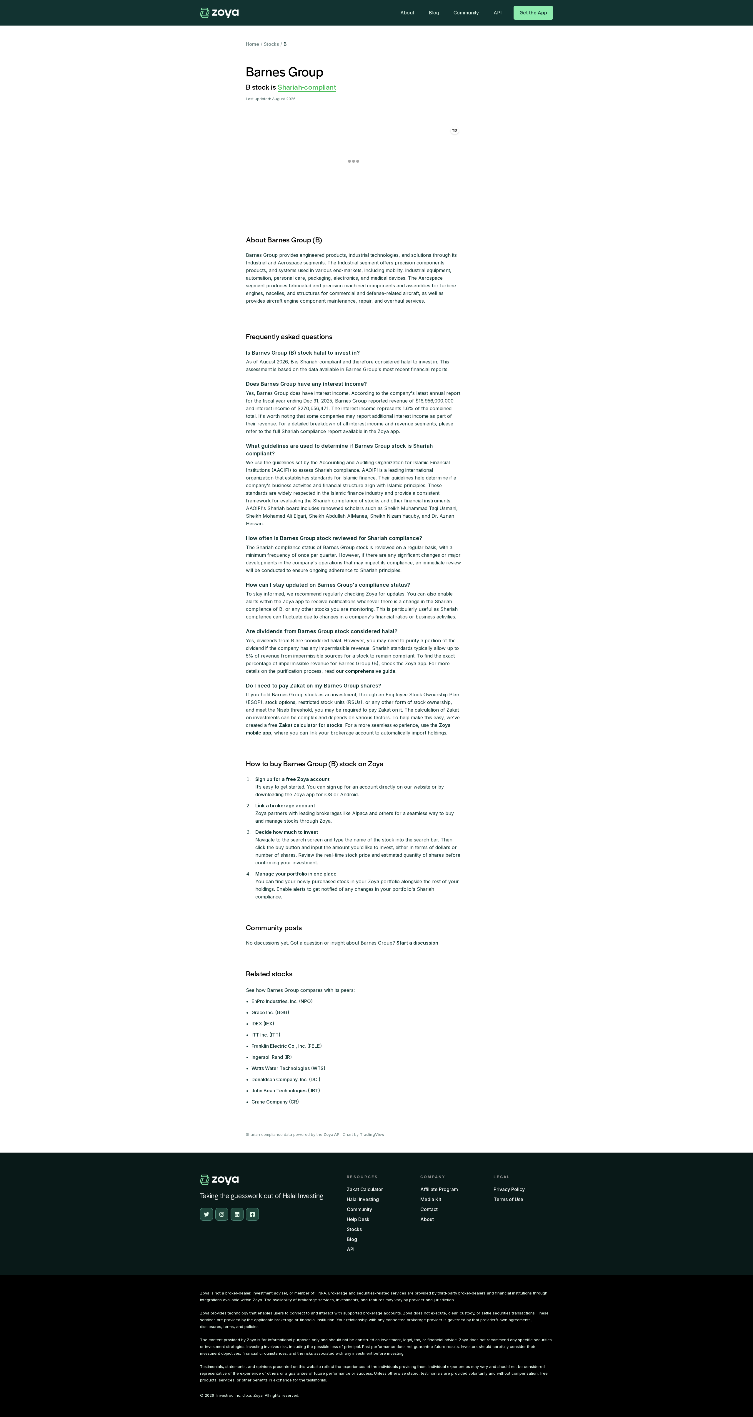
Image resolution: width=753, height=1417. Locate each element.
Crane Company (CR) (275, 1102)
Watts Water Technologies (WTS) (288, 1068)
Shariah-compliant (307, 86)
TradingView (372, 1134)
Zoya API (332, 1134)
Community (466, 13)
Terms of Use (508, 1199)
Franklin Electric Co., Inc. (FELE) (286, 1046)
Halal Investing (363, 1199)
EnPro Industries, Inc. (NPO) (282, 1001)
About (407, 13)
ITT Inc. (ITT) (265, 1035)
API (498, 13)
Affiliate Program (439, 1189)
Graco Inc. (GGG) (270, 1012)
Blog (434, 13)
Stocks (271, 44)
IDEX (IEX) (262, 1024)
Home (252, 44)
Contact (429, 1209)
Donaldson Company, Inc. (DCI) (285, 1079)
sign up (335, 787)
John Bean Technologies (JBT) (285, 1091)
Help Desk (358, 1219)
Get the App (533, 13)
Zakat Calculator (365, 1189)
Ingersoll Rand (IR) (271, 1057)
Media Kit (430, 1199)
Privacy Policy (509, 1189)
